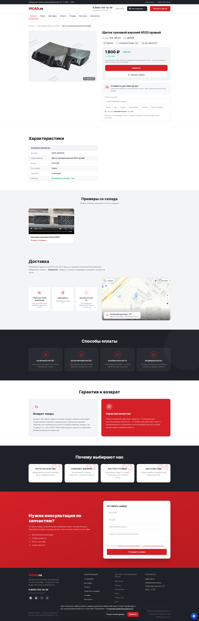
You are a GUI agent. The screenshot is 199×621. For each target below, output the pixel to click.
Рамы (117, 593)
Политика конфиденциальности (158, 611)
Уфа (115, 107)
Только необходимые (115, 614)
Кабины (118, 585)
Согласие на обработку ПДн (159, 614)
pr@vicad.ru (149, 2)
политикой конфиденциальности (153, 546)
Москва (144, 107)
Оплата (63, 16)
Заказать (136, 68)
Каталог (33, 16)
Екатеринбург (134, 107)
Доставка (52, 16)
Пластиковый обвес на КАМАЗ (48, 26)
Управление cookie (163, 617)
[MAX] (36, 598)
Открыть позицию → (39, 240)
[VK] (31, 598)
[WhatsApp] (47, 598)
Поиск (42, 16)
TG (42, 598)
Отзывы (72, 16)
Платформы (119, 589)
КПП (116, 602)
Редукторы (119, 598)
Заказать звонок (160, 9)
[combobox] (136, 101)
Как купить (95, 16)
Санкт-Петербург (157, 107)
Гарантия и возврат (92, 591)
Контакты (83, 16)
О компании (89, 579)
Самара (123, 107)
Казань (108, 107)
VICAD (36, 9)
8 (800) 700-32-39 (163, 2)
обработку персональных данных (129, 546)
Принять (133, 614)
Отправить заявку (137, 552)
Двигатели (119, 581)
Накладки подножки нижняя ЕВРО (45, 237)
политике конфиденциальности (120, 609)
